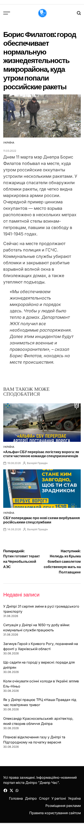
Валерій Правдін (37, 463)
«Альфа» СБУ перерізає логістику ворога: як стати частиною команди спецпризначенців (41, 453)
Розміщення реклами (63, 805)
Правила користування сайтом (55, 813)
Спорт (44, 798)
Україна (8, 142)
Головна (16, 798)
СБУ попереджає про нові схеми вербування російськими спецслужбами (41, 520)
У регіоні (58, 798)
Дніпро (31, 798)
